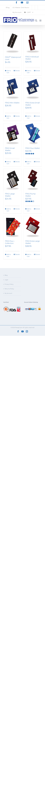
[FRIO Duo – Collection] (12, 227)
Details (17, 70)
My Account (8, 293)
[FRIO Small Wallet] (12, 134)
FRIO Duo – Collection (10, 242)
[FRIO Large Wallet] (12, 180)
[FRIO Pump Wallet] (33, 180)
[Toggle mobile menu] (40, 20)
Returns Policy (9, 289)
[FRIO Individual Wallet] (33, 42)
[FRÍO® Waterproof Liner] (12, 42)
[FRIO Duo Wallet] (33, 134)
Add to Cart (9, 71)
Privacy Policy (9, 284)
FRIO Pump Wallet (30, 195)
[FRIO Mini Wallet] (12, 88)
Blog (6, 275)
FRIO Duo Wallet (32, 148)
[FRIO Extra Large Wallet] (33, 227)
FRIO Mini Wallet (12, 103)
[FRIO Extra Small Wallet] (33, 88)
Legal (6, 280)
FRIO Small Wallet (10, 149)
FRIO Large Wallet (10, 195)
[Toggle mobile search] (36, 20)
